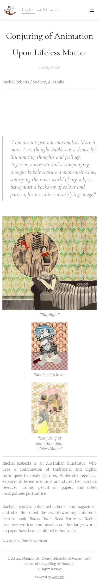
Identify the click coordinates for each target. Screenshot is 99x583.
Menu (92, 9)
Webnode (58, 577)
